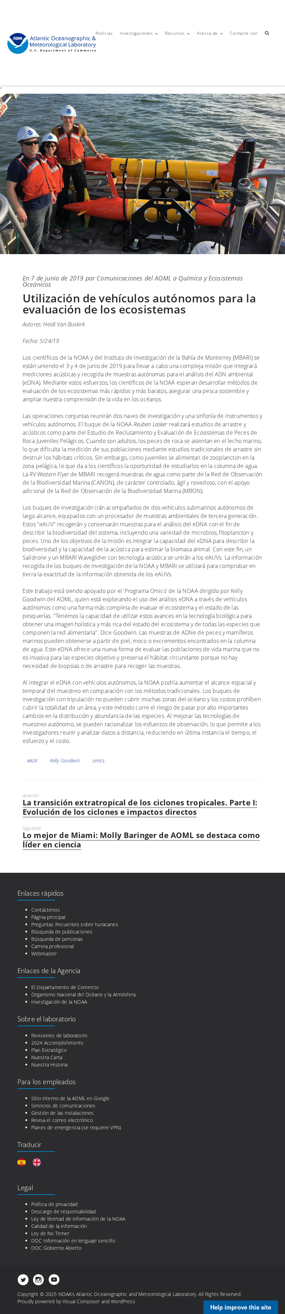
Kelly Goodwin (65, 760)
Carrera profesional (52, 946)
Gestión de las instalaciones (62, 1113)
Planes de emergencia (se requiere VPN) (76, 1127)
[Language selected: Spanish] (32, 1162)
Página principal (48, 917)
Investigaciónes (136, 33)
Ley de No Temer (50, 1233)
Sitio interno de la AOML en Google (70, 1098)
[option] (38, 1162)
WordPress (123, 1301)
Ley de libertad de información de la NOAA (78, 1218)
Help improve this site (240, 1307)
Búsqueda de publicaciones (61, 931)
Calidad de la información (59, 1226)
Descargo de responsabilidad (63, 1211)
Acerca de (207, 33)
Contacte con (244, 33)
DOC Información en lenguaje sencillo (73, 1240)
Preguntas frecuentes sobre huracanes (74, 924)
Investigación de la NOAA (59, 1001)
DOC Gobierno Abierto (56, 1248)
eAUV (32, 760)
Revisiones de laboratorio (59, 1035)
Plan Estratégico (49, 1050)
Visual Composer (81, 1301)
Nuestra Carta (46, 1057)
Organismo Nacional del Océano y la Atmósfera (83, 994)
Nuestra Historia (49, 1064)
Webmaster (44, 953)
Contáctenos (45, 909)
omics (98, 760)
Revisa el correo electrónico (62, 1120)
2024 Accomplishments (57, 1042)
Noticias (104, 33)
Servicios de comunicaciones (63, 1105)
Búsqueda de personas (57, 939)
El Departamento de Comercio (65, 987)
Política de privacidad (54, 1204)
